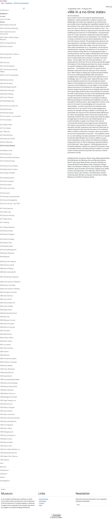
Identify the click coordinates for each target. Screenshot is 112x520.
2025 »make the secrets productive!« (8, 33)
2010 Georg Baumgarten (8, 250)
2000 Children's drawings (8, 362)
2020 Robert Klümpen (7, 90)
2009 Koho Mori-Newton (8, 261)
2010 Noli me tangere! (7, 234)
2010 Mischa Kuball (6, 231)
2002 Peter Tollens (6, 341)
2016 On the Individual (21, 3)
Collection (3, 474)
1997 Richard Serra (6, 404)
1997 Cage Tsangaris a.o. (8, 400)
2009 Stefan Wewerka (7, 253)
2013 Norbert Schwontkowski (10, 197)
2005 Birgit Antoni (6, 310)
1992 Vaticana (4, 460)
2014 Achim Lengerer (7, 181)
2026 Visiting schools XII (8, 25)
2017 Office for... (5, 132)
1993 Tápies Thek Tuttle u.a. (9, 456)
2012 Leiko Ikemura (6, 208)
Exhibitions (9, 3)
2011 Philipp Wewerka (7, 227)
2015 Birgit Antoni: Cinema (9, 169)
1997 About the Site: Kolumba (10, 418)
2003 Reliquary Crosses (7, 320)
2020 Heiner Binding (6, 94)
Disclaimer (42, 501)
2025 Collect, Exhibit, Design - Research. (9, 38)
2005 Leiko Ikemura (6, 296)
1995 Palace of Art (6, 446)
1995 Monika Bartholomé (8, 453)
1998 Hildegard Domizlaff (8, 397)
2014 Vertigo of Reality (7, 173)
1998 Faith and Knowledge (8, 383)
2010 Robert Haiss (6, 243)
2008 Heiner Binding (6, 268)
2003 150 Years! (5, 331)
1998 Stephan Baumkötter (8, 386)
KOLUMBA (3, 1)
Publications (4, 470)
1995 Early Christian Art (7, 435)
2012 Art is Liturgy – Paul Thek (10, 203)
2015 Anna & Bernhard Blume (10, 157)
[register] (109, 504)
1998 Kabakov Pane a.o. (8, 393)
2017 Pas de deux (5, 120)
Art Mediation (4, 481)
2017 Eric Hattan (5, 128)
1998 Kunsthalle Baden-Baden (10, 379)
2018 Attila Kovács (6, 109)
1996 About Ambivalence (8, 421)
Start (2, 3)
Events (2, 477)
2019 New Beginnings (7, 101)
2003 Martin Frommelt (7, 327)
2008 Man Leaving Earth (8, 272)
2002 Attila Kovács (6, 334)
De (111, 7)
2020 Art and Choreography (9, 75)
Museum (3, 467)
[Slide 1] (30, 12)
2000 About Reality (6, 365)
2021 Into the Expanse (7, 66)
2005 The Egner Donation (8, 292)
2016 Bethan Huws (6, 150)
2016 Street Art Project (7, 139)
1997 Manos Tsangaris (7, 407)
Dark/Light (56, 515)
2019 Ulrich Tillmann (6, 97)
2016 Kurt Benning (6, 142)
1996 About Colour (6, 439)
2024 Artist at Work (6, 46)
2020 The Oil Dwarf (6, 83)
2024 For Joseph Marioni (8, 43)
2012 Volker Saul (5, 212)
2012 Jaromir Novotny (7, 215)
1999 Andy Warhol (6, 376)
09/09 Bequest (4, 257)
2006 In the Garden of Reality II (10, 282)
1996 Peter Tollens (6, 428)
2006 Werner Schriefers (8, 285)
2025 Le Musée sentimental (9, 28)
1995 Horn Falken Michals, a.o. (10, 449)
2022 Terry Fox (5, 62)
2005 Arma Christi (6, 299)
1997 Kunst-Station (6, 411)
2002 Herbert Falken (6, 338)
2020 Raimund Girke (6, 80)
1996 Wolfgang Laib (6, 432)
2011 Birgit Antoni (6, 219)
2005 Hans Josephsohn (7, 303)
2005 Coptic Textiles (6, 306)
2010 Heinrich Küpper (7, 239)
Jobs (40, 505)
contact (41, 503)
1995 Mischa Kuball (6, 442)
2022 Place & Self (5, 58)
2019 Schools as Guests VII (9, 106)
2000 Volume (4, 352)
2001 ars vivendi (5, 345)
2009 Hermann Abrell (7, 265)
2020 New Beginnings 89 (8, 87)
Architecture (4, 10)
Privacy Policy (43, 499)
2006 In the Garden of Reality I (10, 289)
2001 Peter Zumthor (6, 348)
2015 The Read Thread (7, 161)
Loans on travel (5, 19)
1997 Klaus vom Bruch (7, 414)
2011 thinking (4, 222)
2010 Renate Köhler (6, 246)
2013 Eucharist (5, 193)
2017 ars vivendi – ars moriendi (10, 116)
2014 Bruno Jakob (6, 185)
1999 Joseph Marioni (6, 372)
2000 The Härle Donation (8, 358)
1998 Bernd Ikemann (7, 390)
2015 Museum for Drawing (9, 166)
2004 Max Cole (5, 317)
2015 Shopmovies (6, 154)
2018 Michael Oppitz (6, 113)
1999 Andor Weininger (7, 369)
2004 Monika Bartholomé (8, 313)
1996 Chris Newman (6, 425)
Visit (1, 463)
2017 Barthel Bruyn (6, 135)
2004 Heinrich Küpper (7, 324)
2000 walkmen (5, 355)
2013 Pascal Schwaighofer (8, 200)
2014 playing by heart (7, 178)
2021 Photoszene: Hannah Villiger (8, 71)
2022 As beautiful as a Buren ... (10, 54)
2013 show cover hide (7, 188)
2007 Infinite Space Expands (9, 277)
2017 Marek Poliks (6, 125)
